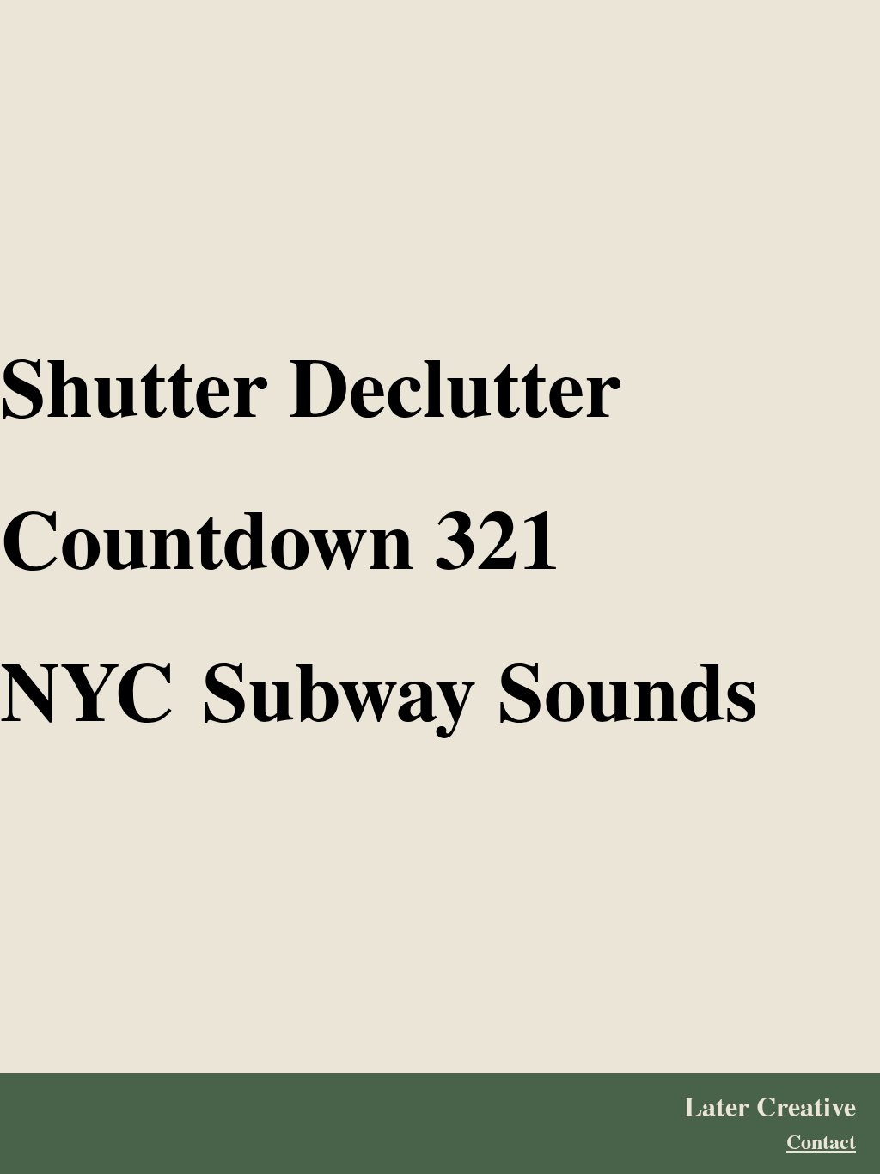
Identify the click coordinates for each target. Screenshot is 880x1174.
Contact (821, 1141)
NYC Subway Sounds (379, 689)
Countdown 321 (280, 536)
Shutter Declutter (310, 384)
